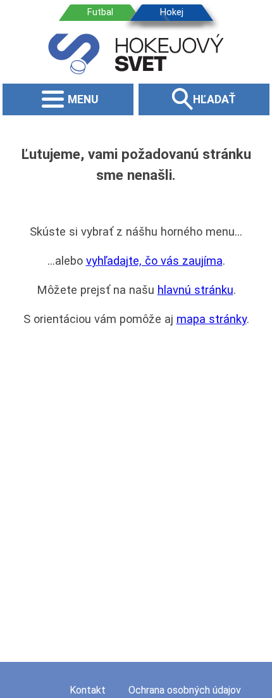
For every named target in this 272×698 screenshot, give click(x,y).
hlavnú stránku (195, 289)
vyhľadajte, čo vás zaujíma (154, 260)
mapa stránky (211, 319)
